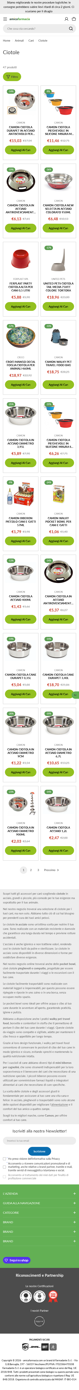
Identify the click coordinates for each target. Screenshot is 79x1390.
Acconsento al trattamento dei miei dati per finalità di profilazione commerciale (38, 1176)
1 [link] (23, 870)
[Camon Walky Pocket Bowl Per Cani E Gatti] (58, 494)
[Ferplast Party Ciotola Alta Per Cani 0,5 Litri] (20, 259)
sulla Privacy (53, 1158)
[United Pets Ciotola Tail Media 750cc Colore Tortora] (58, 259)
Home (6, 40)
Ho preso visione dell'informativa (34, 1158)
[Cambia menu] (5, 19)
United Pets (58, 279)
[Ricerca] (71, 28)
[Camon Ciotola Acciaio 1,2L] (58, 803)
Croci (20, 357)
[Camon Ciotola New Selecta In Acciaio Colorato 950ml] (58, 181)
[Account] (66, 19)
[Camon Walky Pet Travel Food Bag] (58, 337)
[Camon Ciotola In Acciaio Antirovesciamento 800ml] (20, 181)
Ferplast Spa (20, 279)
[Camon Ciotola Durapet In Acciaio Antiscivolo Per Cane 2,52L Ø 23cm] (20, 103)
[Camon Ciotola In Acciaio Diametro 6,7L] (58, 725)
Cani (31, 40)
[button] (75, 695)
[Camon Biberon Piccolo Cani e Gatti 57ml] (20, 494)
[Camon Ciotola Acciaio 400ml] (20, 572)
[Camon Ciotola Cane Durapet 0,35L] (20, 650)
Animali (19, 40)
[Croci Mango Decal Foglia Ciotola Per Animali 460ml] (20, 337)
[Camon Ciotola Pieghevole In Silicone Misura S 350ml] (58, 416)
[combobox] (39, 28)
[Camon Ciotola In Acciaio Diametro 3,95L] (20, 416)
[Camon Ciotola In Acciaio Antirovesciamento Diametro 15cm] (58, 572)
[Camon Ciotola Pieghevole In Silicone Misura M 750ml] (58, 103)
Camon (21, 122)
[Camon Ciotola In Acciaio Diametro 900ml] (20, 803)
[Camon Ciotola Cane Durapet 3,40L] (58, 650)
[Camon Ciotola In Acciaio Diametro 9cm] (20, 725)
